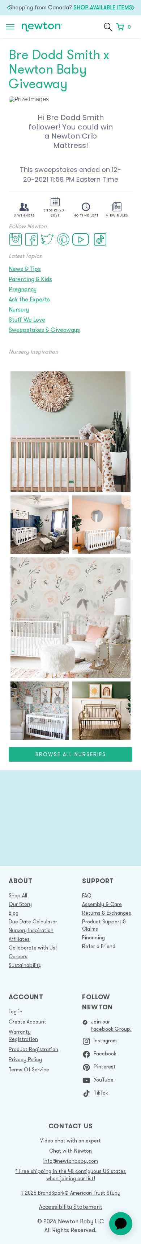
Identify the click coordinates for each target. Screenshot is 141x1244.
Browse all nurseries (70, 754)
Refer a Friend (98, 946)
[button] (108, 26)
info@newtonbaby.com (70, 1161)
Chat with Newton (70, 1151)
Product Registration (33, 1049)
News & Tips (25, 268)
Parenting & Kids (30, 279)
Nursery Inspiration (31, 930)
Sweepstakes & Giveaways (44, 329)
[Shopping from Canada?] (70, 7)
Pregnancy (23, 289)
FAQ (86, 895)
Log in (15, 1011)
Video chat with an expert (70, 1140)
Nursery (19, 309)
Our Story (20, 904)
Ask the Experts (29, 299)
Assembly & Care (102, 904)
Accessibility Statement (70, 1206)
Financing (93, 937)
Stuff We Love (27, 319)
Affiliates (19, 939)
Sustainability (25, 965)
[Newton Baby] (42, 27)
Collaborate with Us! (33, 947)
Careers (18, 956)
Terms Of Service (29, 1069)
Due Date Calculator (33, 921)
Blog (13, 913)
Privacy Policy (25, 1059)
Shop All (18, 895)
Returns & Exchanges (106, 913)
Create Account (27, 1021)
